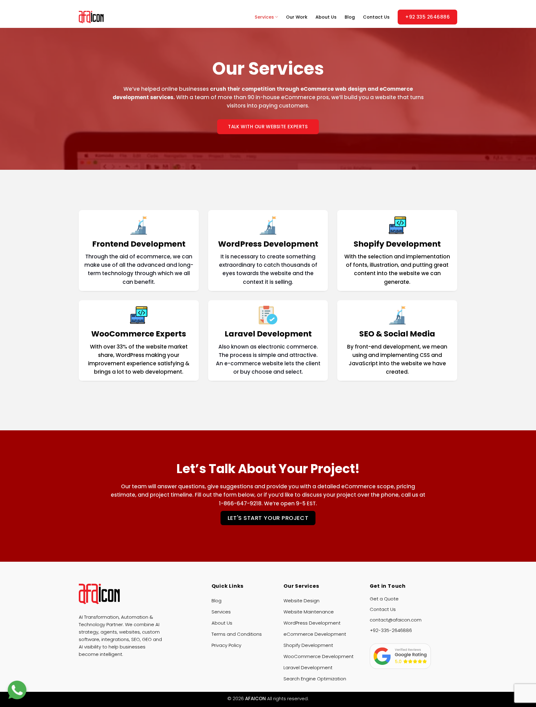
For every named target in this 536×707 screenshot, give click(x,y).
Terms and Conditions (237, 634)
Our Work (296, 17)
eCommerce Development (315, 634)
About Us (326, 17)
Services (264, 17)
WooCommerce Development (319, 656)
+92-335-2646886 (391, 630)
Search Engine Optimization (315, 678)
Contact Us (376, 17)
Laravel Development (308, 667)
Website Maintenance (309, 611)
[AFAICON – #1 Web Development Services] (102, 17)
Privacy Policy (226, 645)
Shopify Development (308, 645)
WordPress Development (312, 623)
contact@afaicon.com (396, 620)
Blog (350, 17)
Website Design (301, 600)
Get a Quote (384, 598)
